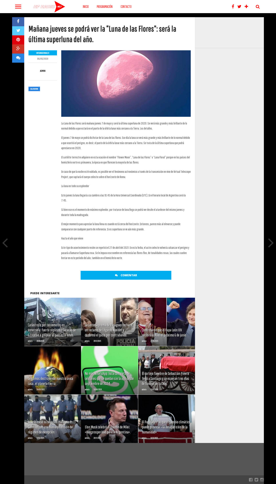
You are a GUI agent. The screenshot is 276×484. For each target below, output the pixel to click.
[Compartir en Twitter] (18, 30)
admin (42, 70)
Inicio (86, 6)
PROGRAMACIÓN (105, 6)
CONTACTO (126, 6)
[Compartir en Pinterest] (18, 39)
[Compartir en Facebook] (18, 21)
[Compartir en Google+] (18, 49)
